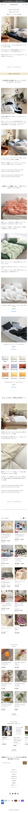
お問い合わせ (14, 778)
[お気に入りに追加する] (12, 522)
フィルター (6, 518)
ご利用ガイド (14, 769)
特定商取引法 (14, 776)
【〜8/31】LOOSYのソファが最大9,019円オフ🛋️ (14, 1)
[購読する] (25, 762)
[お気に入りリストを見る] (23, 4)
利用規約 (14, 782)
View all (14, 714)
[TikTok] (18, 793)
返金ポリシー (14, 785)
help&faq (14, 774)
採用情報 (14, 780)
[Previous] (4, 290)
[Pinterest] (15, 793)
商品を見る (14, 311)
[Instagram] (10, 793)
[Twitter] (12, 793)
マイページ (14, 787)
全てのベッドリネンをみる (13, 67)
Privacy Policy (14, 772)
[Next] (24, 290)
